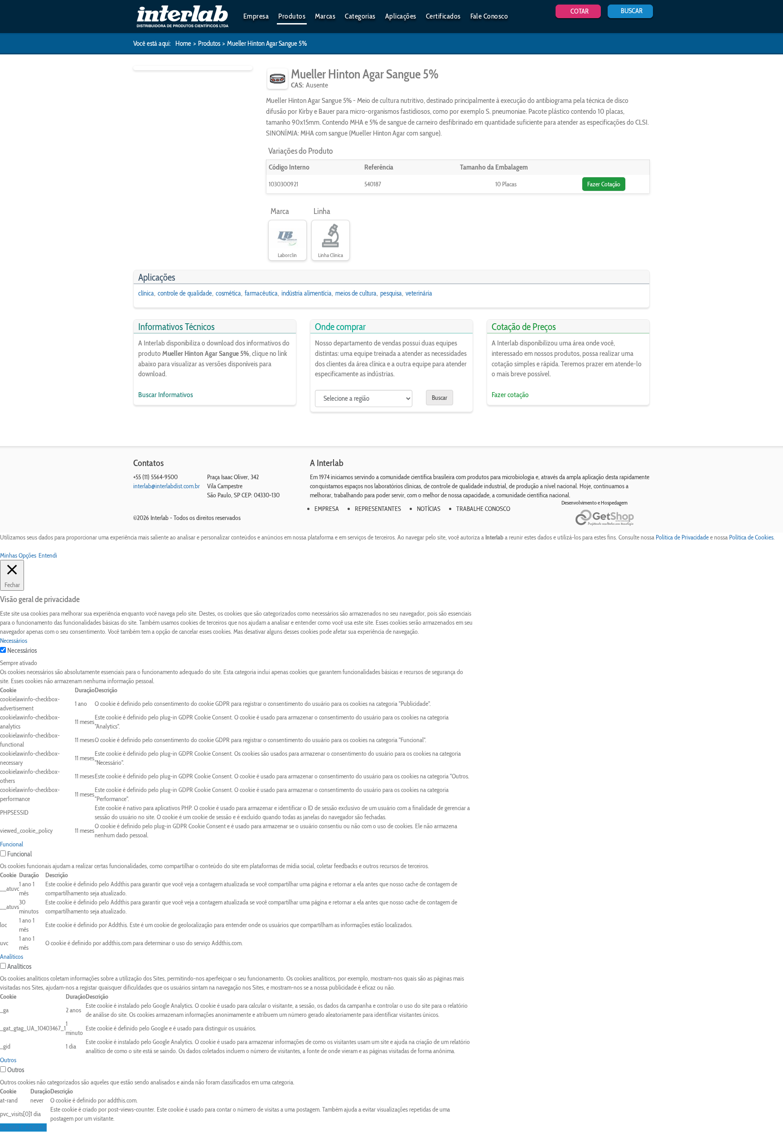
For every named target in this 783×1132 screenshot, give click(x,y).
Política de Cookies (751, 537)
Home (183, 43)
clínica (146, 293)
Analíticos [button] (11, 956)
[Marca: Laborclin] (287, 236)
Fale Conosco (489, 16)
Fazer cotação (510, 394)
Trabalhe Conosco (483, 509)
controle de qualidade (185, 293)
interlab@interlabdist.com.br (166, 486)
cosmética (228, 293)
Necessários (22, 650)
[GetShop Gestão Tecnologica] (612, 518)
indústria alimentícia (306, 293)
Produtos (291, 16)
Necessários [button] (13, 640)
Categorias (360, 16)
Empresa (256, 16)
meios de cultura (356, 293)
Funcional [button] (11, 844)
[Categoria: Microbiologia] (277, 78)
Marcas (325, 16)
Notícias (428, 509)
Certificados (443, 16)
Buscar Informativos (165, 394)
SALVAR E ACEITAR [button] (23, 1127)
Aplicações (400, 16)
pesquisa (391, 293)
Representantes (378, 509)
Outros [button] (8, 1060)
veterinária (419, 293)
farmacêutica (261, 293)
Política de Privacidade (682, 537)
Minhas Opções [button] (18, 555)
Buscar (439, 398)
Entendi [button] (48, 555)
